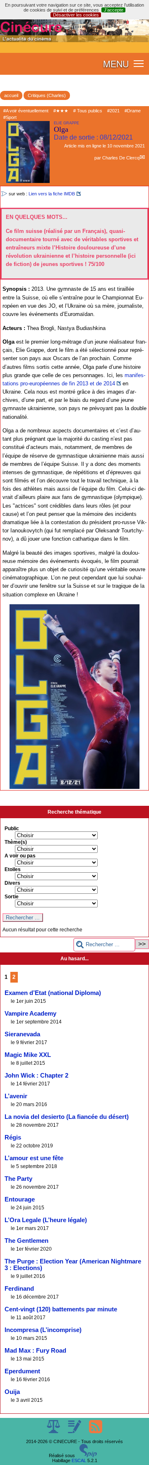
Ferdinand (19, 1288)
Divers (12, 883)
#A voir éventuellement (25, 110)
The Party (18, 1178)
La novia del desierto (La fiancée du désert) (67, 1117)
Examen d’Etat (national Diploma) (53, 993)
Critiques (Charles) (47, 95)
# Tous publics (87, 110)
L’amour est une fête (34, 1158)
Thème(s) (16, 842)
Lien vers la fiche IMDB (52, 193)
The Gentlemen (26, 1240)
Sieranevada (22, 1034)
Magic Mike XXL (28, 1055)
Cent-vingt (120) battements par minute (61, 1309)
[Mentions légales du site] (54, 1431)
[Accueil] (74, 40)
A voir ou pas (20, 856)
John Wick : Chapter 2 (36, 1075)
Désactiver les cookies (76, 14)
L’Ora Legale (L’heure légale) (46, 1220)
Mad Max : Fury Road (35, 1350)
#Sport (10, 117)
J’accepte (113, 9)
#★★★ (60, 110)
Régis (13, 1137)
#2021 (113, 110)
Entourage (20, 1199)
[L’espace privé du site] (75, 1431)
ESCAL (79, 1460)
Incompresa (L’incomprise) (43, 1330)
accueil (11, 95)
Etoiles (13, 869)
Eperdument (22, 1371)
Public (12, 828)
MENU (116, 63)
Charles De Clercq (120, 157)
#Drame (133, 110)
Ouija (12, 1392)
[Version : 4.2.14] (88, 1455)
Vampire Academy (30, 1013)
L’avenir (16, 1096)
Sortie (12, 897)
